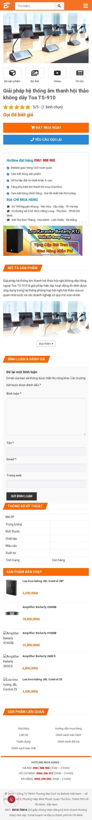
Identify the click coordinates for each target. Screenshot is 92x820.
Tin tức (80, 81)
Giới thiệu (23, 728)
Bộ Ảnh (35, 81)
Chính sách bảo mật (23, 748)
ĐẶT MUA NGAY (48, 128)
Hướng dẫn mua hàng (68, 728)
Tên (10, 443)
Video (57, 81)
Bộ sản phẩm (12, 81)
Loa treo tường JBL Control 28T (43, 581)
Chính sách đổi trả (68, 741)
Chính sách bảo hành (68, 735)
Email (11, 459)
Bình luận (13, 393)
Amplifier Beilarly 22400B (39, 607)
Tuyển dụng (23, 741)
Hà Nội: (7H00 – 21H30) (46, 768)
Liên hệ (23, 735)
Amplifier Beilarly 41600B (39, 633)
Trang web (13, 475)
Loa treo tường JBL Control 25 (42, 679)
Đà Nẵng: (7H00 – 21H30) (46, 779)
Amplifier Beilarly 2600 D (39, 656)
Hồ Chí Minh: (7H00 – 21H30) (46, 773)
